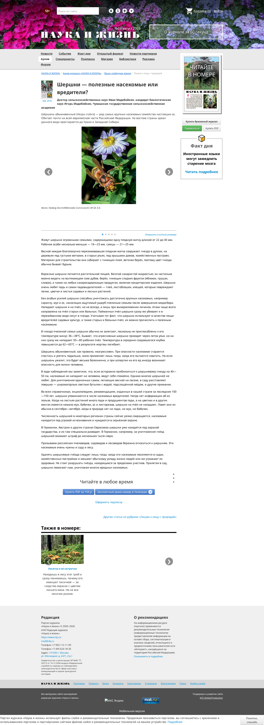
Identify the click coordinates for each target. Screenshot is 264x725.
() (202, 11)
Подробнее (175, 722)
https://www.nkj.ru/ (51, 637)
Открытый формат (110, 53)
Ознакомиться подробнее (148, 656)
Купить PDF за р (78, 492)
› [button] (169, 171)
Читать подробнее (201, 172)
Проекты (94, 683)
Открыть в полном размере (160, 234)
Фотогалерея (168, 683)
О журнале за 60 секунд (186, 31)
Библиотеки (127, 59)
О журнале (151, 683)
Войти (218, 11)
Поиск (183, 683)
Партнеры (79, 683)
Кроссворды (134, 683)
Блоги (105, 683)
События (65, 53)
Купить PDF (212, 128)
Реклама (148, 59)
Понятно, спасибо (252, 720)
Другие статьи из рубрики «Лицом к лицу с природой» (139, 517)
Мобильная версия (132, 711)
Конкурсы (118, 683)
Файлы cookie (197, 683)
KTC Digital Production (211, 697)
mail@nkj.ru (47, 641)
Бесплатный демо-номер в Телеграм (123, 492)
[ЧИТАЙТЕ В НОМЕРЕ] (201, 45)
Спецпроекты (65, 59)
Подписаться (192, 128)
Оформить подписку (108, 502)
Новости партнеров (143, 53)
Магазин (107, 59)
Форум (46, 64)
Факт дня (84, 53)
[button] (102, 234)
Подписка (88, 59)
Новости (46, 53)
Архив (45, 59)
